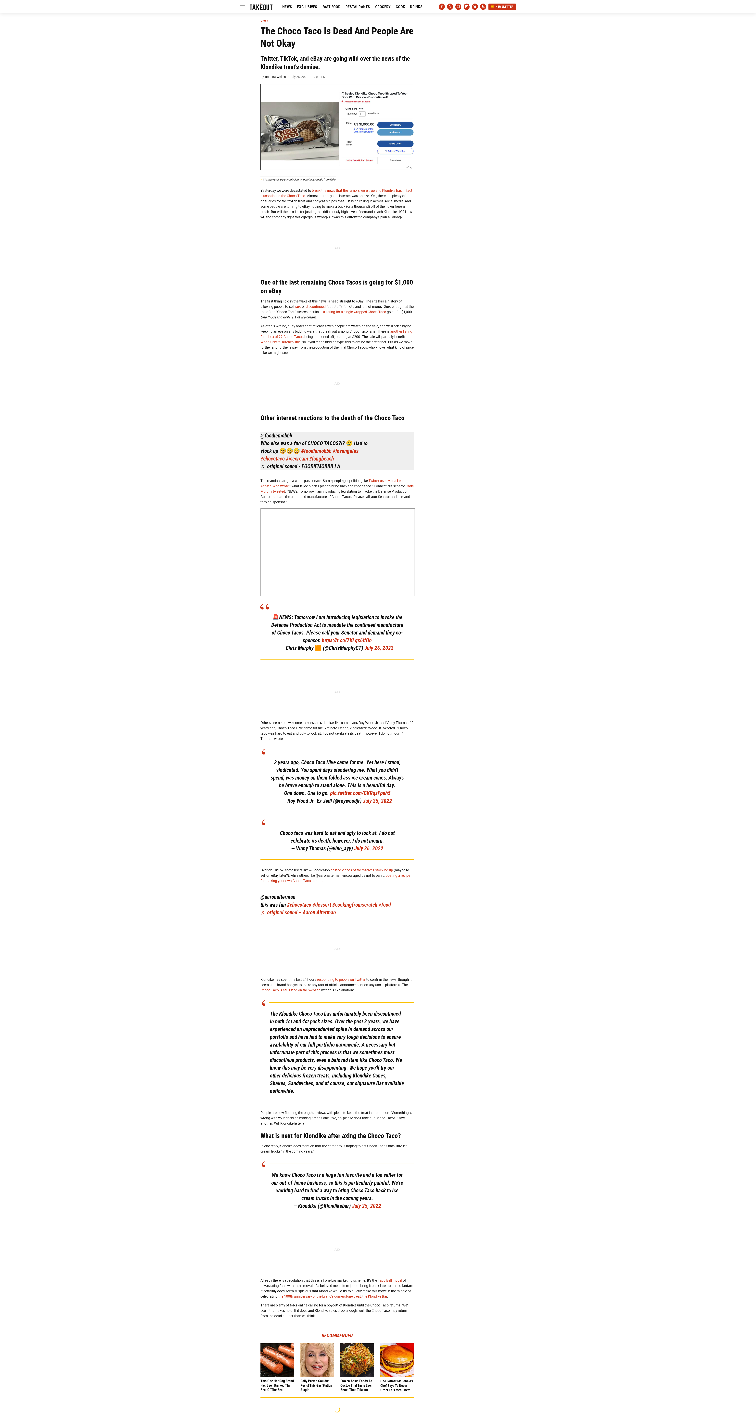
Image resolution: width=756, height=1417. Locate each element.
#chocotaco (272, 458)
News (287, 6)
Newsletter (505, 6)
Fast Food (331, 6)
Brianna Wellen (275, 77)
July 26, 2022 (379, 648)
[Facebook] (442, 7)
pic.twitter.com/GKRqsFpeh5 (360, 793)
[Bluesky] (475, 7)
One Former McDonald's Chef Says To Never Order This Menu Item (396, 1385)
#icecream (297, 458)
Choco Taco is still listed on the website (290, 990)
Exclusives (307, 6)
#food (385, 905)
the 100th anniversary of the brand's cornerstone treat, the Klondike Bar (332, 1296)
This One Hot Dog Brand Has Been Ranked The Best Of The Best (277, 1385)
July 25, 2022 (377, 801)
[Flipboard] (467, 7)
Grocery (383, 6)
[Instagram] (458, 7)
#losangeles (346, 451)
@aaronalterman (278, 897)
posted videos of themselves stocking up (362, 870)
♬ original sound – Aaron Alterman (298, 912)
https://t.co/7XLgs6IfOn (347, 640)
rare (298, 306)
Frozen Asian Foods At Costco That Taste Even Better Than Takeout (356, 1385)
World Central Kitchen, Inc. (280, 342)
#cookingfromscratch (354, 905)
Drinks (416, 6)
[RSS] (483, 7)
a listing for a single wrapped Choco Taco (354, 312)
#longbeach (321, 458)
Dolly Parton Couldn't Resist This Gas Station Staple (316, 1385)
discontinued (316, 306)
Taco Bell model (390, 1280)
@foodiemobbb (276, 435)
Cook (400, 6)
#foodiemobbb (316, 451)
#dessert (321, 905)
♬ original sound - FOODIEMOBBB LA (300, 466)
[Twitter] (450, 7)
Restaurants (358, 6)
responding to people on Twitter (341, 979)
